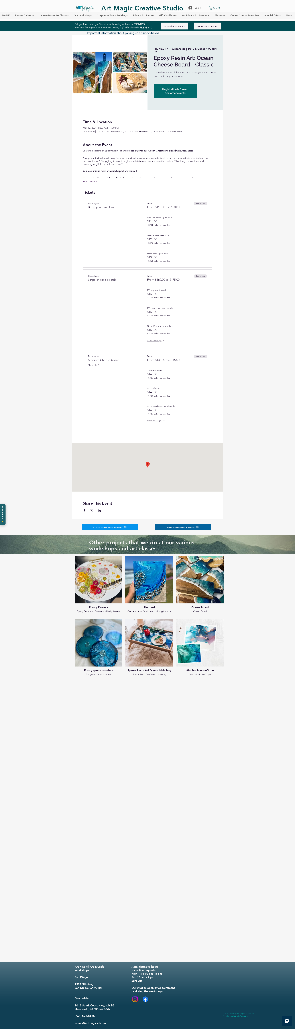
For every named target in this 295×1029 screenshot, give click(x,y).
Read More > (90, 181)
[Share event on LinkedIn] (99, 510)
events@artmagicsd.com (90, 1023)
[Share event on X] (91, 510)
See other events (175, 93)
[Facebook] (145, 999)
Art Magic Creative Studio (142, 8)
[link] (215, 8)
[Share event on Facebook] (84, 510)
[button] (25, 16)
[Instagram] (135, 999)
